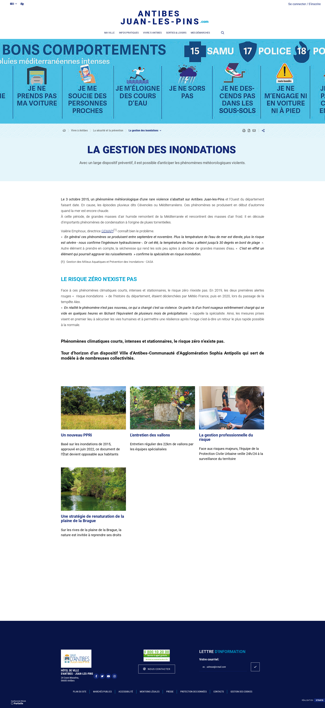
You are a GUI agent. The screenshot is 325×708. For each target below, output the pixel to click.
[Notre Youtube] (108, 676)
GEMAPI (107, 231)
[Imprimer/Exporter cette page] (243, 130)
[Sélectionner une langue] (13, 4)
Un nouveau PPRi (76, 435)
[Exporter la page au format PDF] (249, 130)
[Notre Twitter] (102, 676)
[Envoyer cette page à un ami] (254, 130)
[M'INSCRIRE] (255, 666)
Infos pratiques (129, 32)
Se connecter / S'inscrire (304, 4)
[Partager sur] (263, 130)
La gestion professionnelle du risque (226, 437)
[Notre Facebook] (96, 676)
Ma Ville (109, 32)
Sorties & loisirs (176, 32)
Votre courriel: (209, 659)
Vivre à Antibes (152, 32)
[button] (222, 32)
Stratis (319, 700)
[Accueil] (64, 130)
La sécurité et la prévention (108, 130)
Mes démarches (200, 32)
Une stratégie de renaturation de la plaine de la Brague (92, 518)
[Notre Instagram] (114, 676)
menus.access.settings (22, 4)
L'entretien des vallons (150, 435)
